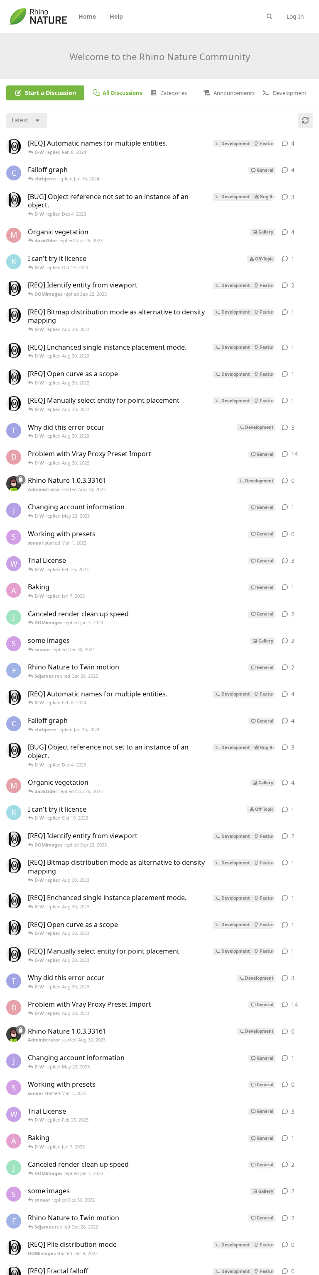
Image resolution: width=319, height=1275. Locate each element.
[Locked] (20, 479)
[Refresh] (305, 120)
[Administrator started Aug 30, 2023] (13, 483)
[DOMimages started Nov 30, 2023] (13, 199)
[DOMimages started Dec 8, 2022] (13, 146)
